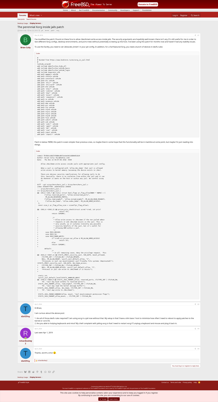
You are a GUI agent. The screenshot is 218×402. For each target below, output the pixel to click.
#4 (198, 349)
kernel (47, 30)
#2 (198, 304)
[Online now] (25, 338)
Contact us (165, 382)
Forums (22, 15)
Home (65, 10)
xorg (57, 30)
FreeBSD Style (24, 382)
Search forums (31, 19)
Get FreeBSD (84, 10)
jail (42, 30)
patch (52, 30)
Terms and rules (175, 382)
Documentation (98, 10)
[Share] (195, 35)
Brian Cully (22, 30)
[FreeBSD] (86, 8)
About (73, 10)
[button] (41, 15)
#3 (198, 329)
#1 (198, 35)
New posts (21, 19)
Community (112, 10)
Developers (125, 10)
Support (136, 10)
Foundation (146, 10)
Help (195, 382)
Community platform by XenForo (109, 386)
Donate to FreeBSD (147, 4)
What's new (35, 15)
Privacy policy (187, 382)
